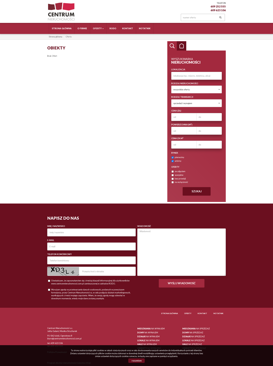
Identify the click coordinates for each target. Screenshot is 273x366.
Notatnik (144, 28)
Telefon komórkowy (59, 254)
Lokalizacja (178, 69)
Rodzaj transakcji (182, 97)
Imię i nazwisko (56, 226)
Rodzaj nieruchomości (184, 83)
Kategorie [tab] (181, 46)
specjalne (179, 175)
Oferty (187, 313)
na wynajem (151, 328)
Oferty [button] (97, 28)
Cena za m (177, 138)
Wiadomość (144, 226)
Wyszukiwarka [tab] (172, 46)
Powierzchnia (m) (181, 124)
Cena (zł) (176, 110)
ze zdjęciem (180, 171)
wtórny (178, 161)
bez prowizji (180, 178)
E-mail (50, 240)
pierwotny (179, 157)
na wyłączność (181, 182)
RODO (112, 28)
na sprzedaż (196, 328)
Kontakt (127, 28)
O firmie (82, 28)
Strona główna (62, 28)
